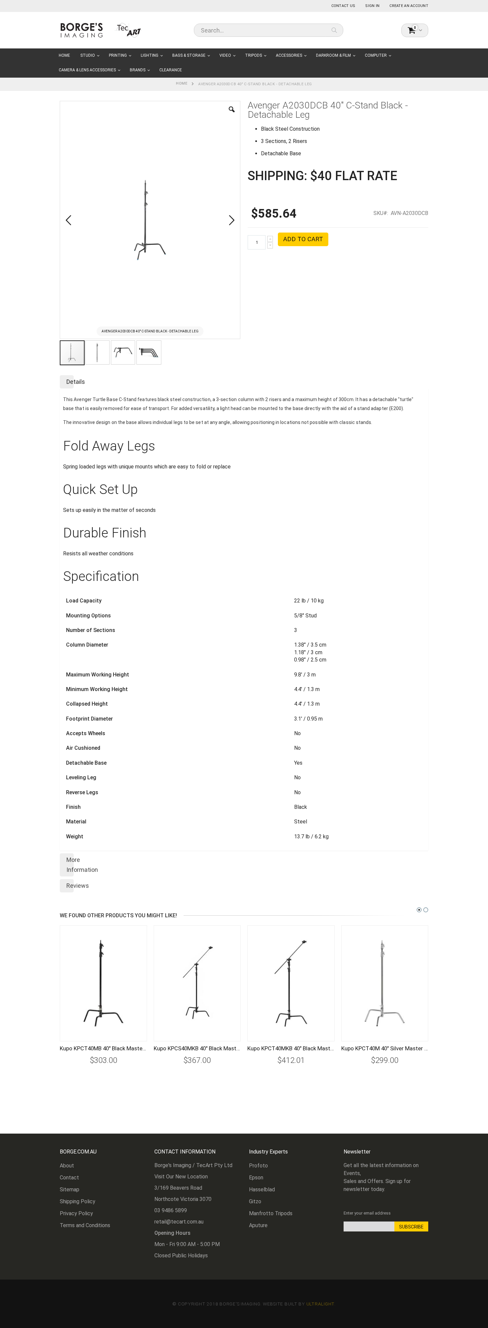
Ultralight (320, 1303)
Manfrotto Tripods (270, 1213)
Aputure (258, 1225)
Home (181, 83)
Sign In (372, 6)
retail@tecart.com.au (178, 1222)
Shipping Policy (77, 1201)
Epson (256, 1177)
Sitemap (69, 1189)
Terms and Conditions (85, 1225)
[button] (231, 114)
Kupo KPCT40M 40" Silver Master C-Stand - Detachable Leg (385, 1048)
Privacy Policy (76, 1213)
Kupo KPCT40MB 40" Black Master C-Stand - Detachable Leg (103, 1048)
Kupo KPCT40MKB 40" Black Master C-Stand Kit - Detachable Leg (291, 1048)
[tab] (244, 380)
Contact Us (343, 6)
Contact (69, 1177)
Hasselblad (262, 1189)
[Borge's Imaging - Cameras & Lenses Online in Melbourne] (101, 30)
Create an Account (408, 6)
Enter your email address (367, 1213)
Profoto (258, 1165)
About (67, 1165)
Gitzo (255, 1201)
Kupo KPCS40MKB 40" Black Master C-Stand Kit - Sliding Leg (197, 1048)
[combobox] (268, 30)
